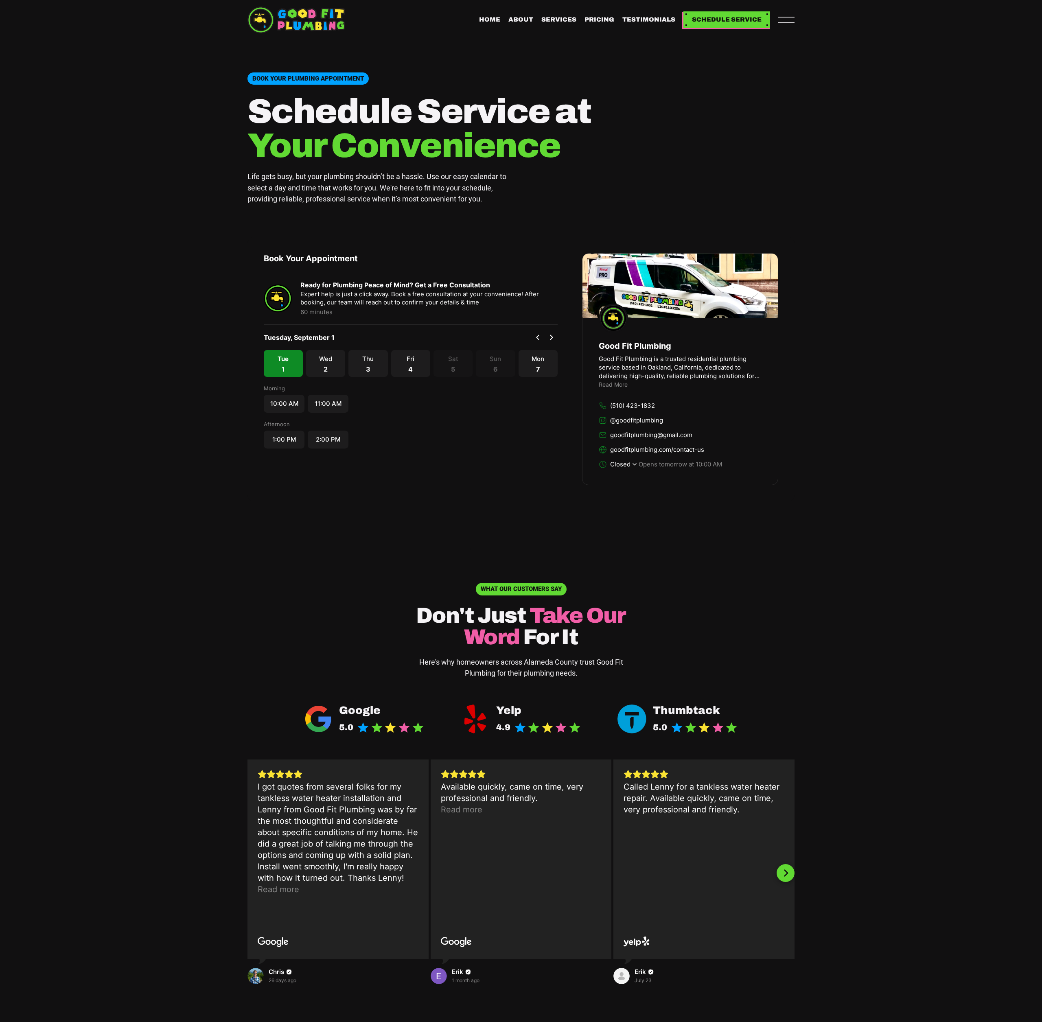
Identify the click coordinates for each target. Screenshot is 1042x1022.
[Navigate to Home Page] (296, 20)
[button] (786, 20)
